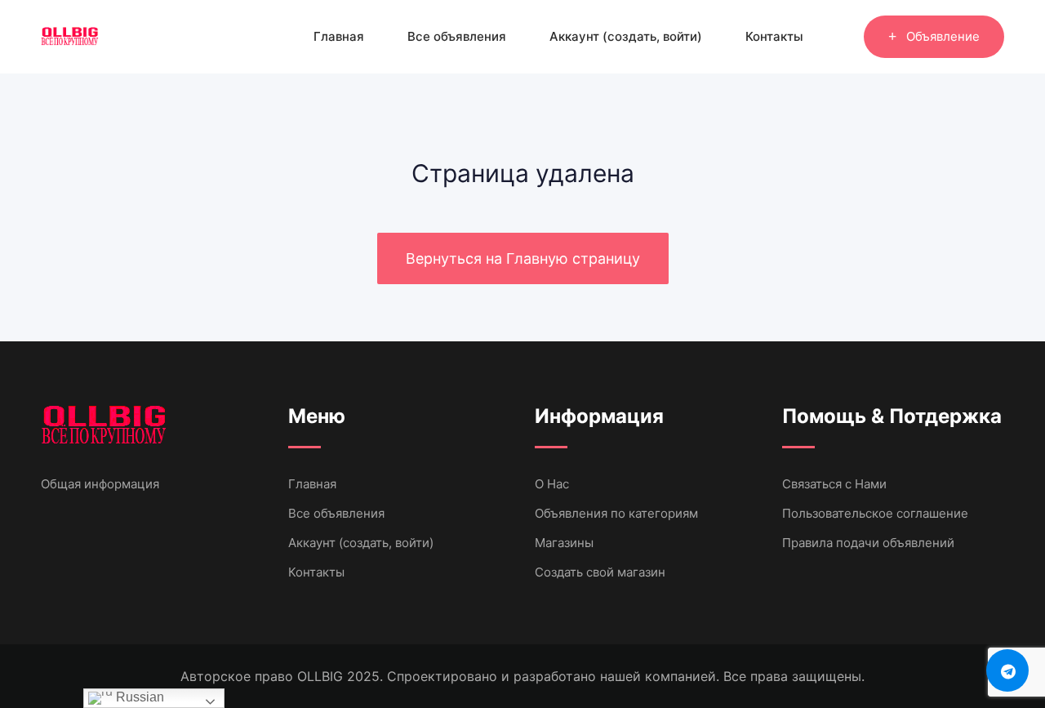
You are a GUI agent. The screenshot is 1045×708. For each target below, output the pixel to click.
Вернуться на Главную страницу (523, 258)
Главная (339, 36)
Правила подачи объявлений (868, 542)
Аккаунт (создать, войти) (625, 36)
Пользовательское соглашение (875, 513)
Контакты (774, 36)
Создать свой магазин (600, 572)
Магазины (564, 542)
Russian (138, 697)
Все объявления (456, 36)
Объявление (943, 36)
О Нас (552, 484)
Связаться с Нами (834, 484)
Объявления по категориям (616, 513)
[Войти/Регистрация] (843, 37)
